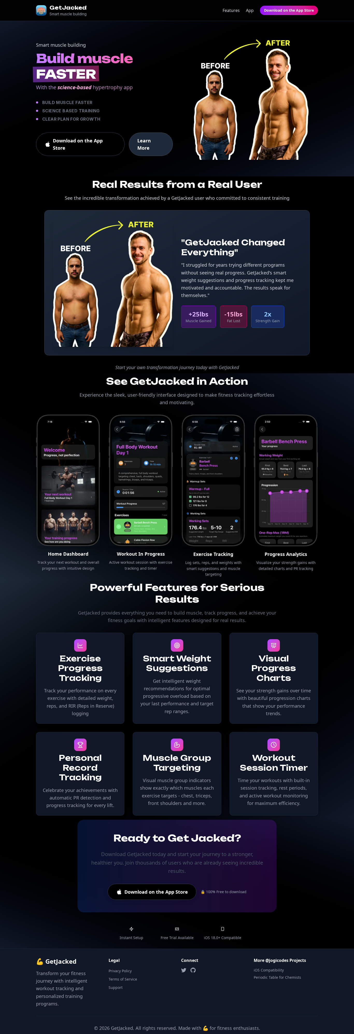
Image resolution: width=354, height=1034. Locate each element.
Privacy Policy (120, 970)
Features (231, 10)
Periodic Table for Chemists (277, 977)
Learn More (144, 144)
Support (116, 987)
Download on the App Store (289, 10)
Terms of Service (123, 979)
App (250, 10)
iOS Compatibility (269, 970)
